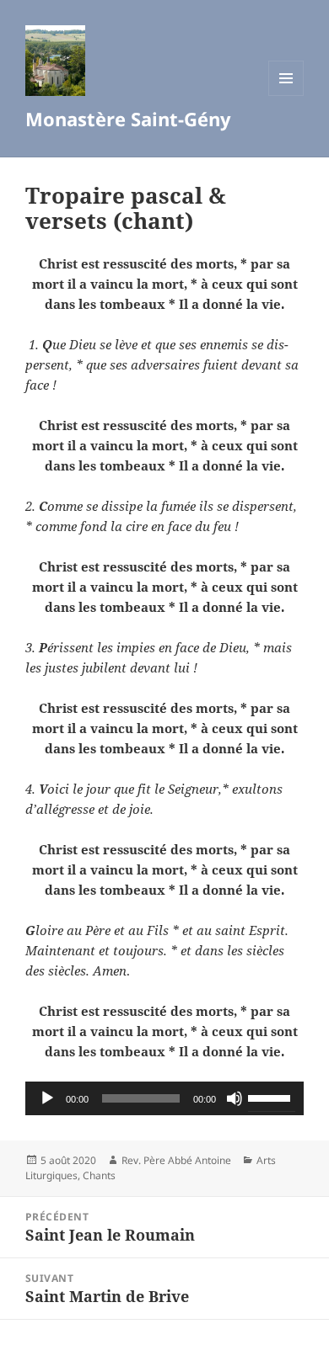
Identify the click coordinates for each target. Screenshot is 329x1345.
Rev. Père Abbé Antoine (176, 1160)
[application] (164, 1098)
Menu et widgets (286, 95)
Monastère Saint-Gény (128, 118)
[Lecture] (47, 1098)
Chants (99, 1175)
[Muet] (234, 1098)
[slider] (271, 1097)
